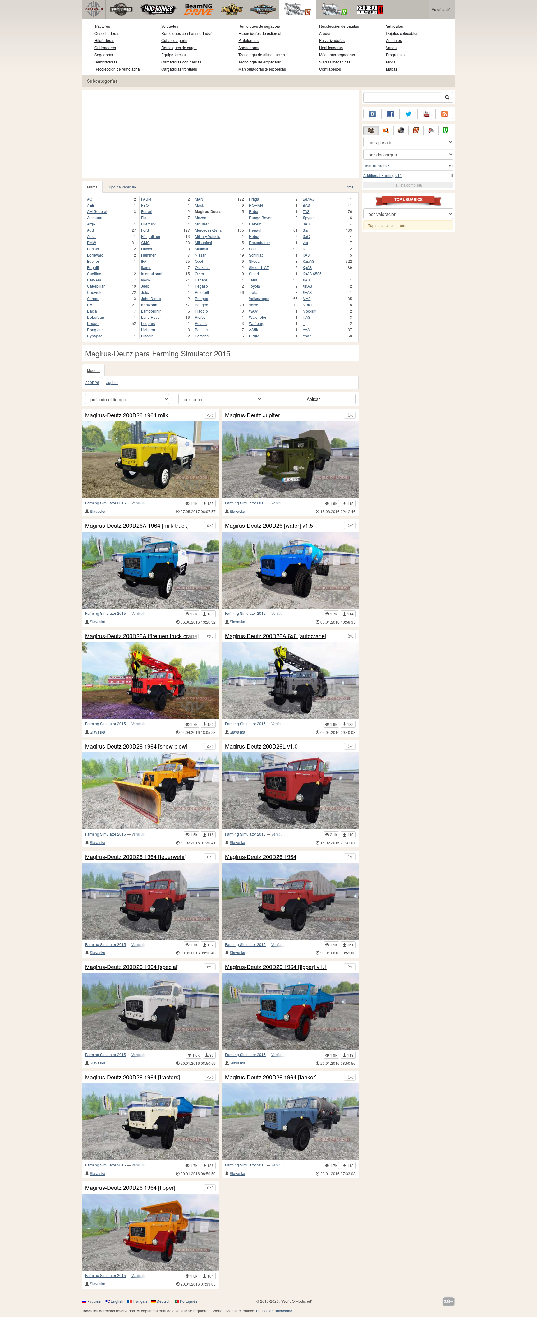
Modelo (93, 370)
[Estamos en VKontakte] (372, 114)
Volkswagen (259, 298)
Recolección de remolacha (117, 69)
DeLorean (95, 317)
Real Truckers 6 (376, 165)
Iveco (145, 279)
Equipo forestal (174, 54)
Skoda (254, 261)
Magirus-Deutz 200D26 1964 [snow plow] (136, 746)
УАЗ (306, 329)
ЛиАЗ (307, 286)
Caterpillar (96, 286)
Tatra (253, 279)
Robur (254, 236)
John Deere (151, 298)
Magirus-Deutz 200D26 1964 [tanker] (271, 1077)
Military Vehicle (207, 236)
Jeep (145, 286)
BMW (91, 242)
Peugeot (202, 304)
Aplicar (313, 399)
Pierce (200, 317)
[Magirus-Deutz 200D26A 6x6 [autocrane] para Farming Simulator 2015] (290, 680)
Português (188, 1301)
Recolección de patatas (339, 26)
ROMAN (256, 205)
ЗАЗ (306, 223)
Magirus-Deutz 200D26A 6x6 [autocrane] (275, 636)
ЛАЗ (306, 279)
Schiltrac (256, 254)
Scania (255, 248)
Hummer (148, 254)
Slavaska (97, 511)
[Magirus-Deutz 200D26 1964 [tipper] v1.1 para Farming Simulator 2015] (290, 1011)
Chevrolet (95, 292)
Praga (254, 199)
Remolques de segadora (259, 26)
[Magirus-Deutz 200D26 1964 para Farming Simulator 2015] (290, 901)
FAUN (146, 199)
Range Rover (260, 217)
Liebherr (148, 329)
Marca (92, 186)
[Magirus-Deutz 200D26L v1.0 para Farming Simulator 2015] (290, 790)
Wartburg (256, 323)
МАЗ (306, 298)
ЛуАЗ (307, 292)
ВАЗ (306, 205)
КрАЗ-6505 (312, 273)
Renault (255, 230)
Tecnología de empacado (259, 61)
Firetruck (148, 223)
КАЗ (306, 254)
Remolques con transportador (186, 33)
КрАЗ (307, 267)
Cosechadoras (106, 33)
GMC (145, 242)
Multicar (201, 248)
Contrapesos (330, 69)
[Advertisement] (220, 134)
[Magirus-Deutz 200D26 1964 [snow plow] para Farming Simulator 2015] (150, 790)
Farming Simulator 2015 (105, 502)
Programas (395, 54)
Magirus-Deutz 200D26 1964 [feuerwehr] (135, 857)
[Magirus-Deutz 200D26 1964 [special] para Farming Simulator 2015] (150, 1011)
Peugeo (201, 298)
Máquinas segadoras (337, 54)
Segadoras (103, 54)
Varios (391, 47)
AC (89, 199)
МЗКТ (307, 304)
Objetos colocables (402, 33)
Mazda (200, 217)
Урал (307, 335)
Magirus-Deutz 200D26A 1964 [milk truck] (137, 525)
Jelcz (145, 292)
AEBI (91, 205)
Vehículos (394, 26)
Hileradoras (104, 40)
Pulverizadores (332, 40)
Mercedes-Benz (208, 230)
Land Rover (151, 317)
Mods (390, 61)
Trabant (255, 292)
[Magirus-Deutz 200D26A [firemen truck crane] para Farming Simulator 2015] (150, 680)
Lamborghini (152, 310)
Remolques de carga (179, 47)
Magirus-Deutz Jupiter (252, 415)
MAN (199, 199)
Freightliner (150, 236)
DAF (90, 304)
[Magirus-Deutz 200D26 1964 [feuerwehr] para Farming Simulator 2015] (150, 901)
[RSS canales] (444, 114)
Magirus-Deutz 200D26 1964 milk (126, 415)
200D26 (92, 382)
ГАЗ (306, 211)
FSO (145, 205)
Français (140, 1301)
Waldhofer (257, 317)
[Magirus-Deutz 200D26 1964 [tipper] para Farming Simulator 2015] (150, 1232)
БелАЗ (308, 199)
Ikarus (146, 267)
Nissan (201, 254)
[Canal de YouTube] (426, 114)
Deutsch (164, 1301)
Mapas (391, 69)
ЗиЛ (306, 230)
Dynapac (94, 335)
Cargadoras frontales (179, 69)
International (151, 273)
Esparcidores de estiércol (259, 33)
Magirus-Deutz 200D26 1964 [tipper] (130, 1188)
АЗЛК (253, 329)
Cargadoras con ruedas (181, 61)
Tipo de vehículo (122, 186)
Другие (309, 217)
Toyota (254, 286)
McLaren (202, 223)
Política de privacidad (274, 1310)
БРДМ (254, 335)
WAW (253, 310)
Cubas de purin (174, 40)
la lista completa (408, 185)
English (117, 1301)
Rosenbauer (259, 242)
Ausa (91, 236)
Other (199, 273)
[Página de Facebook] (390, 114)
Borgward (95, 254)
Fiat (144, 217)
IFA (143, 261)
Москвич (310, 310)
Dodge (93, 323)
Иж (305, 242)
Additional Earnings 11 (382, 175)
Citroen (93, 298)
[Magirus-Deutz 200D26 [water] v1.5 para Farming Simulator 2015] (290, 570)
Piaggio (201, 310)
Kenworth (149, 304)
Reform (255, 223)
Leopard (148, 323)
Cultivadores (105, 47)
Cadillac (94, 273)
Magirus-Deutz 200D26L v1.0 (261, 746)
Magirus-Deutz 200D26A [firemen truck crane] (142, 636)
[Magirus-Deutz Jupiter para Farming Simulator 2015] (290, 459)
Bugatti (93, 267)
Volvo (253, 304)
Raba (253, 211)
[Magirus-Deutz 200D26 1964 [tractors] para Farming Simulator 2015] (150, 1121)
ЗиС (306, 236)
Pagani (201, 279)
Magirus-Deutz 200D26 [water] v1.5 (269, 525)
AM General (97, 211)
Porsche (202, 335)
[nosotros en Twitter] (408, 114)
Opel (199, 261)
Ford (145, 230)
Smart (254, 273)
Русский (94, 1301)
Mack (199, 205)
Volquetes (169, 26)
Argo (91, 223)
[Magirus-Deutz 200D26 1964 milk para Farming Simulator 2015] (150, 459)
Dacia (92, 310)
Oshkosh (202, 267)
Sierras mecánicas (335, 61)
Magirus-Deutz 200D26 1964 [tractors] (132, 1077)
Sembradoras (105, 61)
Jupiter (112, 382)
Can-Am (94, 279)
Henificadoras (331, 47)
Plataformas (248, 40)
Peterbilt (202, 292)
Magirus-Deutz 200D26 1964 (260, 857)
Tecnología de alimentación (261, 54)
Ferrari (146, 211)
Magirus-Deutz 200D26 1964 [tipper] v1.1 (276, 967)
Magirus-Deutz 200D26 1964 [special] (132, 967)
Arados (325, 33)
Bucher (93, 261)
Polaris (201, 323)
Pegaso (201, 286)
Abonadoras (248, 47)
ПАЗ (306, 317)
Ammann (94, 217)
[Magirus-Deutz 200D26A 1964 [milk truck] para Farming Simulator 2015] (150, 570)
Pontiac (201, 329)
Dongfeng (95, 329)
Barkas (93, 248)
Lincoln (147, 335)
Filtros (348, 186)
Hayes (146, 248)
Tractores (102, 26)
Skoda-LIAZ (259, 267)
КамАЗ (308, 261)
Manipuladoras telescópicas (262, 69)
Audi (91, 230)
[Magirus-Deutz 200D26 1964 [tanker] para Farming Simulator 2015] (290, 1121)
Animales (394, 40)
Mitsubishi (203, 242)
